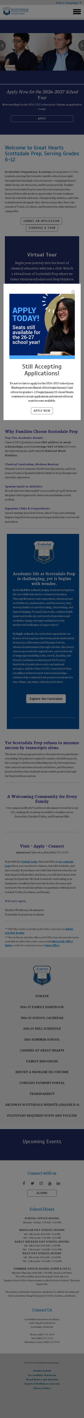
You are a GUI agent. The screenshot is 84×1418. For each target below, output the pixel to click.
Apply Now (42, 410)
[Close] (73, 292)
